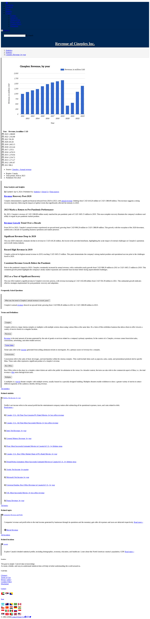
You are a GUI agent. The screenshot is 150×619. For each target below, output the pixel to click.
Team (2, 599)
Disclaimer (14, 26)
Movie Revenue (12, 530)
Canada (5, 544)
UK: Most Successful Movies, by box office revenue (25, 493)
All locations (5, 535)
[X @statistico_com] (30, 617)
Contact (13, 16)
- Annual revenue (21, 169)
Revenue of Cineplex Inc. (75, 44)
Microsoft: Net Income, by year (17, 477)
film (12, 372)
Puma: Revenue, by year (15, 501)
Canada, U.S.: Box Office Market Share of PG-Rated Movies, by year (31, 454)
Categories (9, 5)
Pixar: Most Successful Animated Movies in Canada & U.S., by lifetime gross (34, 446)
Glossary (4, 575)
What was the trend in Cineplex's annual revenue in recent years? (27, 300)
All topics (4, 506)
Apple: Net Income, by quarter (17, 470)
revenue (20, 305)
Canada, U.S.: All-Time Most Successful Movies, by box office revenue (32, 423)
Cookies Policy (15, 24)
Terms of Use (15, 20)
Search (30, 35)
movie (18, 382)
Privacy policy (15, 22)
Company (3, 588)
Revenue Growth (12, 223)
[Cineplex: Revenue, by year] (48, 126)
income (23, 350)
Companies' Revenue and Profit (13, 515)
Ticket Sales (9, 345)
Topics (8, 9)
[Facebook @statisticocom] (25, 617)
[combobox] (14, 35)
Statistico (6, 30)
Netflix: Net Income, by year (12, 398)
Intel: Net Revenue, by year (16, 431)
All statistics (5, 389)
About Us (13, 18)
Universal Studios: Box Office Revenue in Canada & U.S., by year (30, 485)
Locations (9, 7)
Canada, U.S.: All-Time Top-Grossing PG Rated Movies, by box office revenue (35, 415)
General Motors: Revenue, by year (18, 438)
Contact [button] (8, 13)
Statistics (9, 11)
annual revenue (66, 201)
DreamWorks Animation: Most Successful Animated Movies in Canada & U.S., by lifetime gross (41, 462)
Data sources (54, 192)
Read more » (8, 407)
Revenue (8, 196)
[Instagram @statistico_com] (28, 617)
